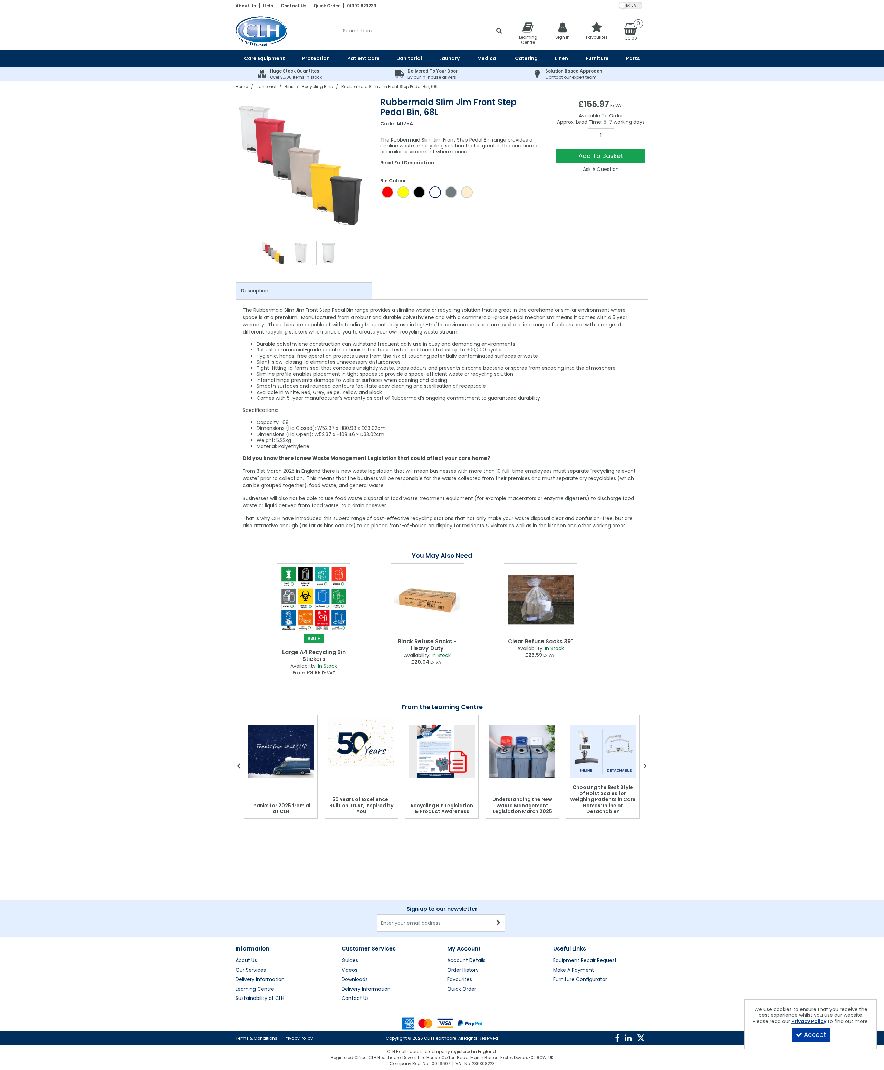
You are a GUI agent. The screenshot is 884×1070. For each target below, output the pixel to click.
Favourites (459, 979)
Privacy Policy (299, 1038)
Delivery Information (260, 979)
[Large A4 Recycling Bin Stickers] (314, 600)
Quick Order (327, 5)
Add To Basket (600, 156)
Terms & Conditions (256, 1038)
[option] (301, 164)
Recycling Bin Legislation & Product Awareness (442, 808)
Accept (815, 1034)
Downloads (355, 979)
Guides (350, 960)
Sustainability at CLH (260, 998)
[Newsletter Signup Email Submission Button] (499, 923)
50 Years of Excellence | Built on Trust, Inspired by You (361, 805)
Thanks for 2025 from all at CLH (281, 808)
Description (254, 290)
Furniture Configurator (580, 979)
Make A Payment (573, 970)
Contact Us (293, 5)
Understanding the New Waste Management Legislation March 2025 (522, 805)
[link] (617, 1038)
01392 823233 (361, 5)
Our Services (251, 970)
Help (268, 5)
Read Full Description (407, 162)
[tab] (304, 291)
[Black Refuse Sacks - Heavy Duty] (427, 600)
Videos (349, 970)
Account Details (466, 960)
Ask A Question (601, 169)
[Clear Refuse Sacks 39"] (541, 600)
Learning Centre (255, 989)
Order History (463, 970)
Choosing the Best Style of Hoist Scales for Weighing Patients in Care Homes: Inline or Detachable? (603, 799)
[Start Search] (499, 30)
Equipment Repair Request (585, 960)
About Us (246, 5)
